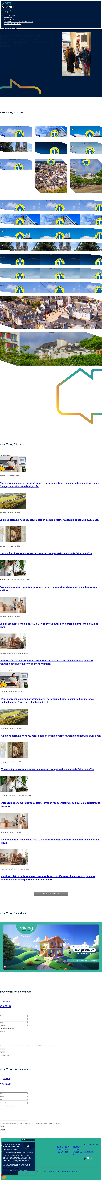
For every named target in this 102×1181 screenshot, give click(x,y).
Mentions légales (54, 1171)
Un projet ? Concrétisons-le (77, 1152)
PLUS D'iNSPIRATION (51, 894)
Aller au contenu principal (9, 28)
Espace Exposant (12, 24)
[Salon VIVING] (7, 12)
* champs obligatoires (4, 1055)
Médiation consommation (69, 1171)
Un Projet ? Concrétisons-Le (18, 22)
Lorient (59, 1149)
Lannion (67, 1151)
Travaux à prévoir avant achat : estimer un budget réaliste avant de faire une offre (47, 769)
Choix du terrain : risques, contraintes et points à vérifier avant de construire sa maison (51, 735)
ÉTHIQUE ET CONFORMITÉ (88, 1151)
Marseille (60, 1151)
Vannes (59, 1153)
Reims (67, 1153)
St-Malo (66, 1148)
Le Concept (9, 15)
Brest (59, 1146)
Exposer (8, 17)
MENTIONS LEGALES (91, 1144)
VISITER (37, 136)
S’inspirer (9, 20)
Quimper (60, 1148)
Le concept (76, 1146)
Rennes (67, 1146)
